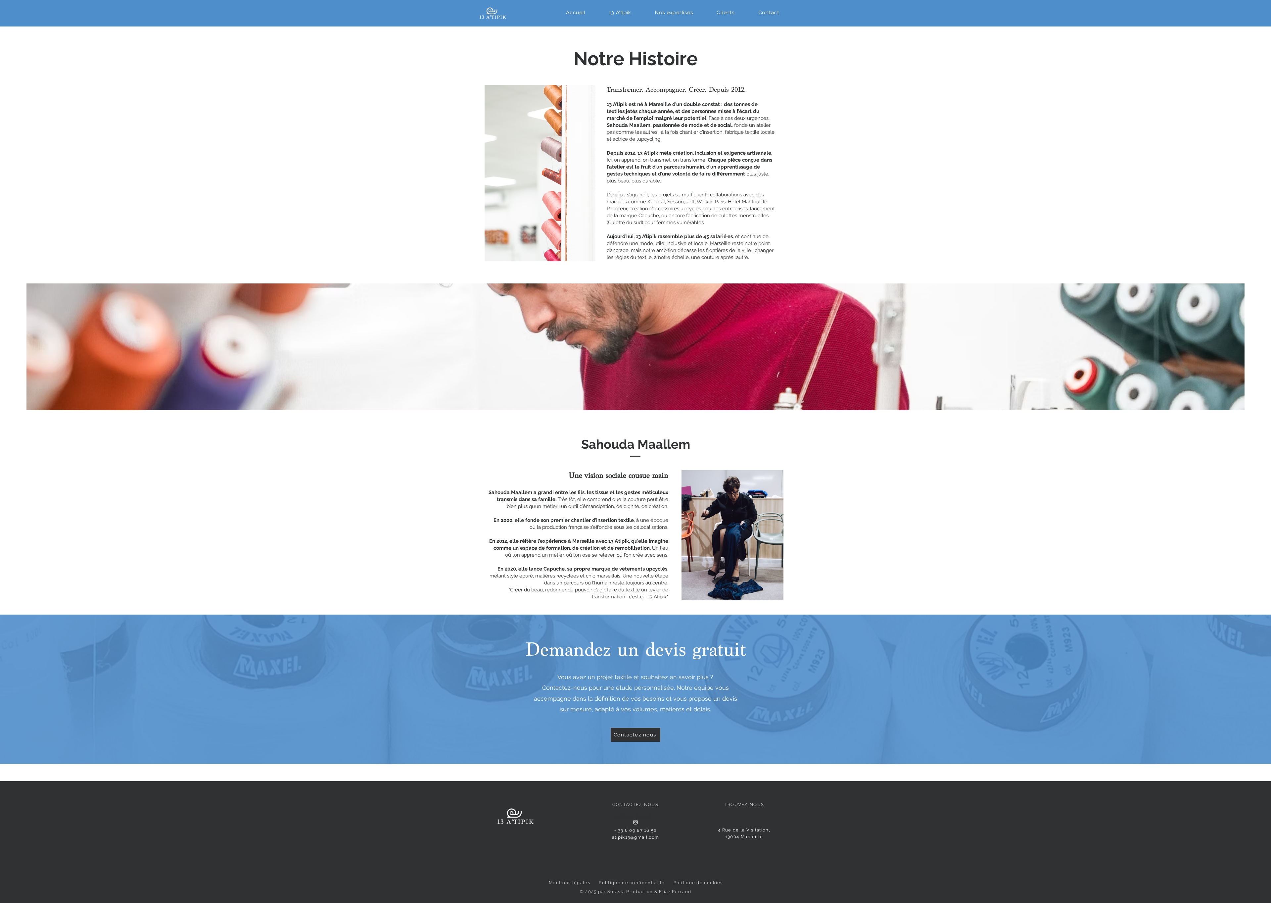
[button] (620, 12)
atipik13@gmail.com (635, 837)
